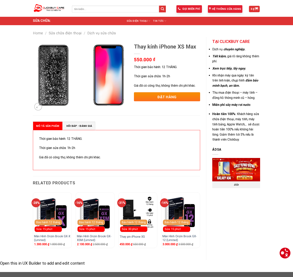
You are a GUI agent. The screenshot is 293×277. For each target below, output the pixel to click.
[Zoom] (38, 107)
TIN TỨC (158, 20)
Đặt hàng (166, 97)
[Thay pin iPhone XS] (138, 214)
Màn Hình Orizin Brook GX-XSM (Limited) (94, 238)
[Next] (200, 222)
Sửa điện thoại (137, 20)
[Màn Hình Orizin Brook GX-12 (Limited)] (180, 214)
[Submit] (162, 9)
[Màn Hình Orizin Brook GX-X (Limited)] (52, 214)
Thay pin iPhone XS (132, 236)
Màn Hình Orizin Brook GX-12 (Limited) (179, 238)
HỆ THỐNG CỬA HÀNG (226, 8)
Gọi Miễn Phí (191, 9)
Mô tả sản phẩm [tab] (47, 125)
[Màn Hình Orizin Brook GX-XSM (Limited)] (95, 214)
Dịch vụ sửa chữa (101, 33)
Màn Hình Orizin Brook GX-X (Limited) (52, 238)
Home (38, 33)
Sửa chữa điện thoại (65, 33)
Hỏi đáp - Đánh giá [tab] (79, 125)
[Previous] (33, 222)
